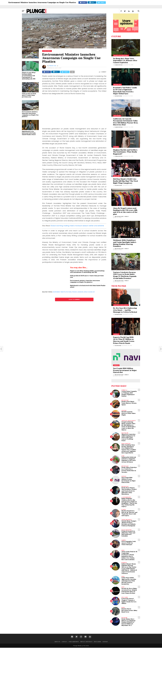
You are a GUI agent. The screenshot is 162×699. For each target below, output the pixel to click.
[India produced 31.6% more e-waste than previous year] (30, 92)
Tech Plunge (118, 345)
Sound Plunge (118, 96)
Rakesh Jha (52, 65)
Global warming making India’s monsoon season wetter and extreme (77, 226)
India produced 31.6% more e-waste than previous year (29, 95)
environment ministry (59, 292)
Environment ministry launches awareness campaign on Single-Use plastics (30, 114)
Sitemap (105, 641)
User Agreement (74, 641)
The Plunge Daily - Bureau (122, 216)
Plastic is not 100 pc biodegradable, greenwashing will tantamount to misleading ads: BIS (29, 76)
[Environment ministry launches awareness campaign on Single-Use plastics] (30, 110)
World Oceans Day (89, 292)
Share (92, 2)
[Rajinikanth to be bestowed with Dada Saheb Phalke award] (30, 129)
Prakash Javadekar (77, 292)
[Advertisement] (74, 111)
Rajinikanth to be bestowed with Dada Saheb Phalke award (29, 133)
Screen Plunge (119, 65)
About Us (57, 641)
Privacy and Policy (86, 641)
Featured (69, 292)
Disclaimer (97, 641)
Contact (64, 641)
